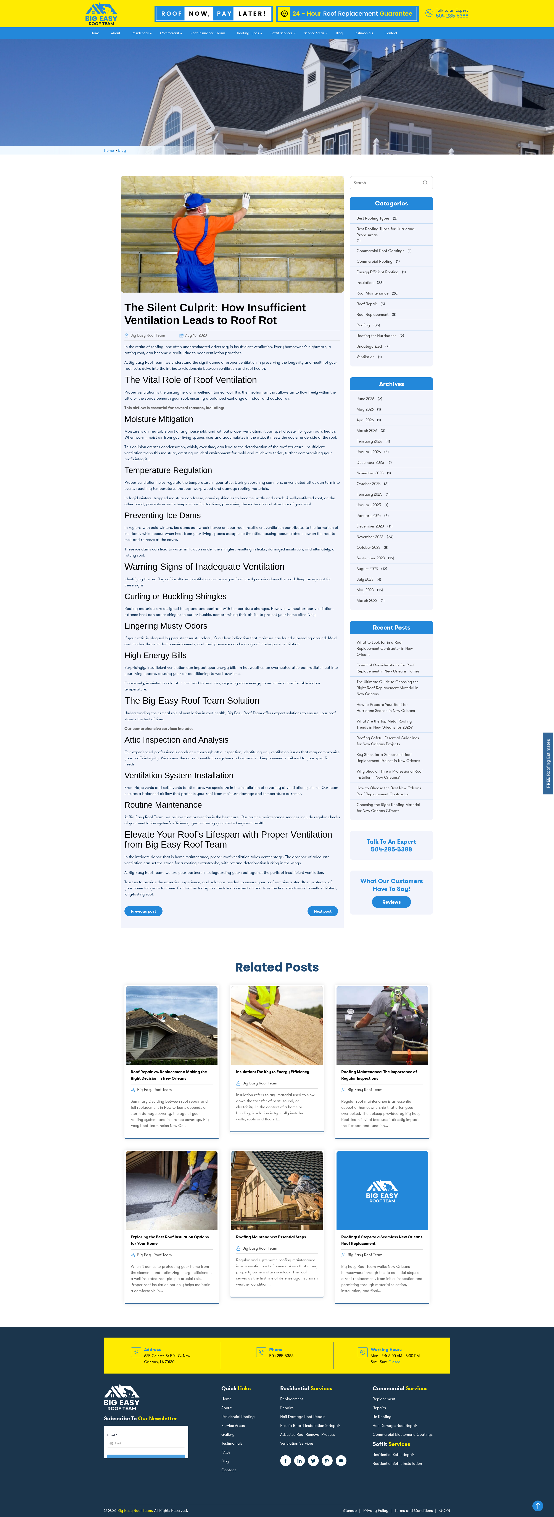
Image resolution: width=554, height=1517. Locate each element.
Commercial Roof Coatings (380, 250)
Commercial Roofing (375, 261)
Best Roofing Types (373, 218)
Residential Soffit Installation (397, 1463)
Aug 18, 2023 (195, 335)
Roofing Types (248, 33)
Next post (323, 911)
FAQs (225, 1452)
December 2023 (370, 526)
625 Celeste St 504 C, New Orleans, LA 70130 (167, 1358)
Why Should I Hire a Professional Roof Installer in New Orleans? (390, 774)
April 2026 (365, 420)
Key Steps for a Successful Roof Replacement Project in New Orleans (388, 757)
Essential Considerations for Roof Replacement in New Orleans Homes (388, 668)
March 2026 (367, 430)
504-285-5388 (452, 16)
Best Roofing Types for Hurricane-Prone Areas (386, 231)
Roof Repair (367, 303)
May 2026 (365, 409)
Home (95, 33)
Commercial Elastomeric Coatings (403, 1434)
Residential (140, 33)
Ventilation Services (297, 1443)
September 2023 (371, 558)
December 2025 (370, 462)
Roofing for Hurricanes (376, 335)
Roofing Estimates (548, 763)
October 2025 (369, 483)
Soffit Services (281, 33)
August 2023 (367, 568)
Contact (391, 33)
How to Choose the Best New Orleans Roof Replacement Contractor (389, 791)
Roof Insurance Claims (207, 33)
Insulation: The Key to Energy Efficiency (272, 1071)
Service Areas (314, 33)
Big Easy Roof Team (147, 335)
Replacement (291, 1399)
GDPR (444, 1510)
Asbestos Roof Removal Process (307, 1434)
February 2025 (369, 494)
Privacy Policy (375, 1510)
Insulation (365, 282)
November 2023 (370, 536)
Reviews (391, 902)
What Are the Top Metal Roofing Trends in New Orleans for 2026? (385, 724)
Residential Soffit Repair (393, 1454)
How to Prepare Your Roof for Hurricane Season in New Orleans (386, 707)
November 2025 (370, 473)
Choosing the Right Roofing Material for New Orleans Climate (388, 807)
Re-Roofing (382, 1416)
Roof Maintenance (372, 293)
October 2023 (368, 547)
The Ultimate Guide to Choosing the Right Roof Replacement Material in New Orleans (388, 687)
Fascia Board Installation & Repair (310, 1425)
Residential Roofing (238, 1416)
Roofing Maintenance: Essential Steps (271, 1237)
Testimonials (363, 33)
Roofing (363, 325)
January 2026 (369, 451)
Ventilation (366, 357)
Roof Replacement (372, 314)
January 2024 (369, 515)
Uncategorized (369, 346)
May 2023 (365, 590)
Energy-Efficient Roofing (378, 272)
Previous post (143, 911)
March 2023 (367, 600)
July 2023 (365, 579)
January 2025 (369, 505)
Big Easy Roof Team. (135, 1510)
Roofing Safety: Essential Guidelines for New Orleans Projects (388, 741)
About (115, 33)
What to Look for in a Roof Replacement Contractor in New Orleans (385, 648)
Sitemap (350, 1510)
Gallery (227, 1434)
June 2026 (365, 398)
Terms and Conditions (414, 1510)
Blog (339, 33)
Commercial (169, 33)
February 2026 (369, 441)
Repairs (286, 1407)
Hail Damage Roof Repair (302, 1416)
